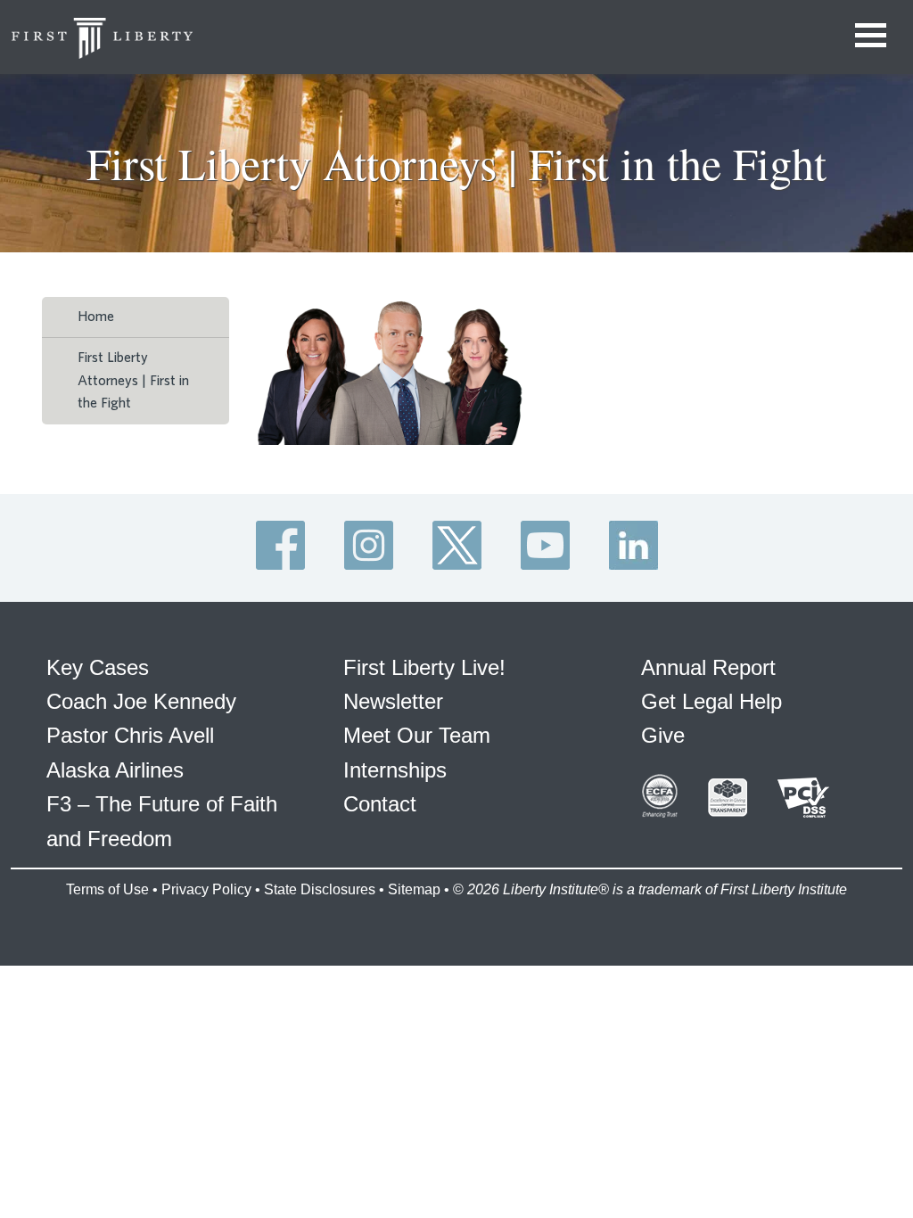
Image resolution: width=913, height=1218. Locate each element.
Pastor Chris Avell (130, 735)
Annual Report (708, 667)
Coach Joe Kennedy (141, 701)
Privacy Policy (206, 889)
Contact (379, 804)
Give (663, 735)
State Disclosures (319, 889)
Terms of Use (107, 889)
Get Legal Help (711, 701)
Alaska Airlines (115, 770)
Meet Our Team (416, 735)
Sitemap (414, 889)
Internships (395, 770)
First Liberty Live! (424, 667)
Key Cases (97, 667)
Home (96, 316)
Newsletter (393, 701)
